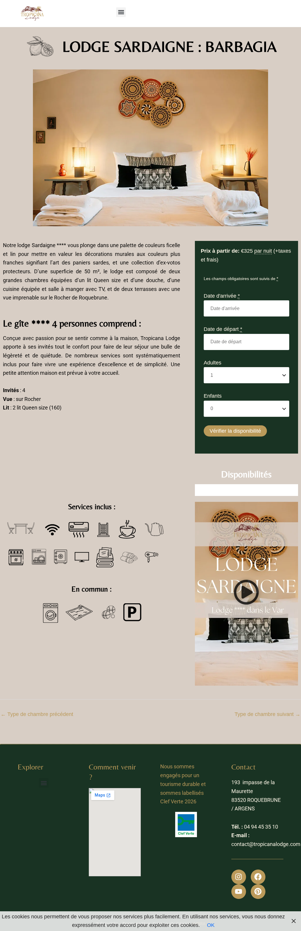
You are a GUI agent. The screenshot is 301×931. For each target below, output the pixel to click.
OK (211, 925)
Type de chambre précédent (37, 714)
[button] (121, 12)
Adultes (212, 363)
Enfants (213, 396)
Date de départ (223, 329)
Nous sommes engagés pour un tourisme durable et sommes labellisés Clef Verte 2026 (183, 784)
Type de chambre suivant (267, 714)
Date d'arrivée (222, 296)
